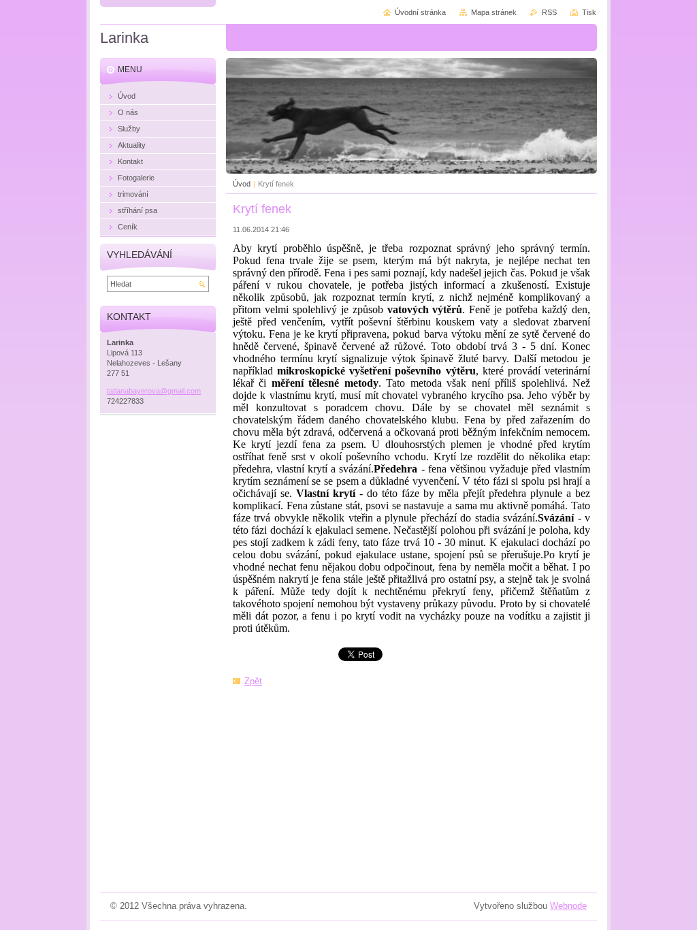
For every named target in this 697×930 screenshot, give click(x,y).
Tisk (589, 12)
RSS (549, 12)
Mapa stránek (494, 12)
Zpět (253, 681)
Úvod (241, 184)
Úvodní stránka (420, 12)
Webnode (568, 906)
